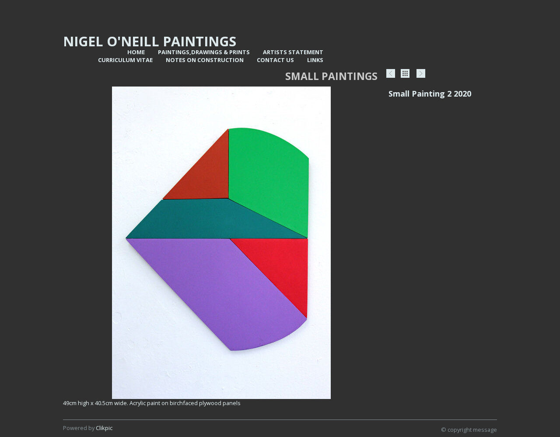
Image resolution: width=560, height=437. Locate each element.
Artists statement (293, 52)
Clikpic (104, 428)
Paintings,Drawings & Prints (204, 52)
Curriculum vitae (125, 60)
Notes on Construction (205, 60)
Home (136, 52)
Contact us (275, 60)
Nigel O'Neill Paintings (149, 41)
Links (315, 60)
